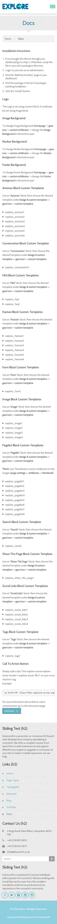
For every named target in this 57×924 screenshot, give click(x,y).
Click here (9, 711)
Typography (13, 787)
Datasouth (44, 917)
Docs (9, 814)
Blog (9, 800)
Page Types (13, 780)
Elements (12, 793)
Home (8, 38)
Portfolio (11, 807)
